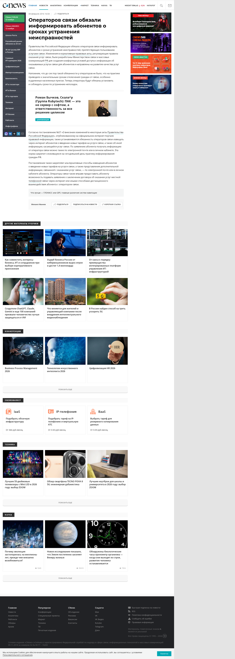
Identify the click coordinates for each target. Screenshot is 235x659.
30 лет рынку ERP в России (12, 50)
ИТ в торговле (11, 96)
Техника (42, 623)
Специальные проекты (49, 615)
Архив (11, 626)
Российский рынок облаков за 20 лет (13, 42)
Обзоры (12, 623)
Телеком (9, 102)
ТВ (110, 5)
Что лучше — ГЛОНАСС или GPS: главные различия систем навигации (64, 192)
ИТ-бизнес (9, 114)
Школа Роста (11, 35)
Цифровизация (12, 66)
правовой (34, 139)
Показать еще (65, 389)
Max (97, 612)
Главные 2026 (13, 59)
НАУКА (104, 5)
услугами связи (37, 53)
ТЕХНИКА (95, 5)
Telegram (99, 626)
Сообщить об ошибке (142, 618)
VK (96, 615)
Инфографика (11, 126)
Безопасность (11, 78)
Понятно (164, 653)
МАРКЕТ (85, 5)
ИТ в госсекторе (12, 84)
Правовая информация (143, 622)
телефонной (35, 180)
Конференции (44, 612)
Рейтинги (9, 120)
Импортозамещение (14, 72)
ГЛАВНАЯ (33, 5)
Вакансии (72, 619)
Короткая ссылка (112, 204)
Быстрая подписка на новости (146, 607)
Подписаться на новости (85, 204)
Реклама (72, 615)
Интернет (9, 108)
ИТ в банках (10, 90)
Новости (12, 612)
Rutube (98, 623)
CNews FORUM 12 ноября (11, 18)
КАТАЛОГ (151, 5)
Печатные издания (47, 630)
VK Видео (99, 619)
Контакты (72, 623)
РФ (46, 60)
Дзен (97, 630)
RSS (133, 611)
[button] (161, 6)
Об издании (73, 612)
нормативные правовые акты (76, 53)
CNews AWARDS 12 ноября (12, 27)
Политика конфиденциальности (147, 615)
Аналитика (55, 5)
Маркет (41, 619)
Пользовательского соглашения (18, 655)
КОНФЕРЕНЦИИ (71, 5)
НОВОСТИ (43, 5)
